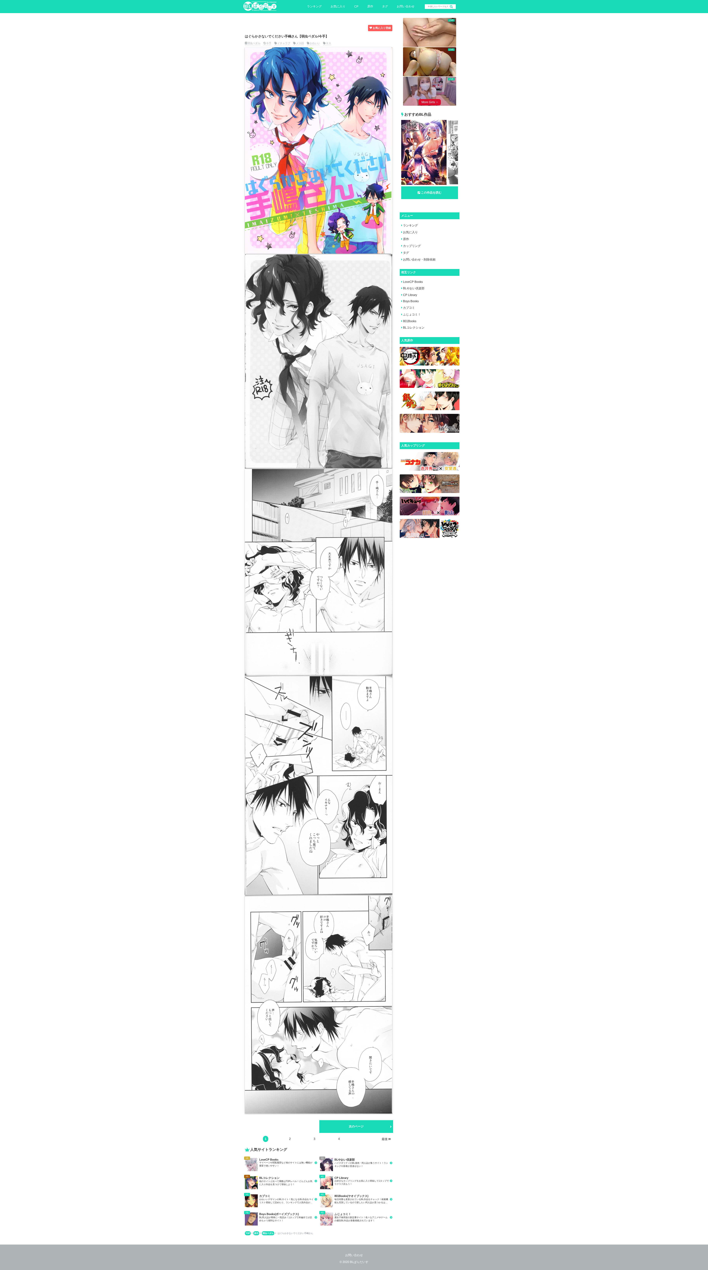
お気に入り (338, 6)
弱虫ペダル (253, 43)
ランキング (314, 6)
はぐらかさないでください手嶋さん (295, 1233)
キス (328, 43)
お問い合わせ (405, 6)
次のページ (356, 1126)
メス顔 (300, 43)
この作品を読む (431, 192)
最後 (385, 1139)
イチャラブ (283, 43)
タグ (385, 6)
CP (356, 6)
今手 (268, 43)
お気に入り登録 (382, 27)
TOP (248, 1233)
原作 (370, 6)
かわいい (315, 43)
